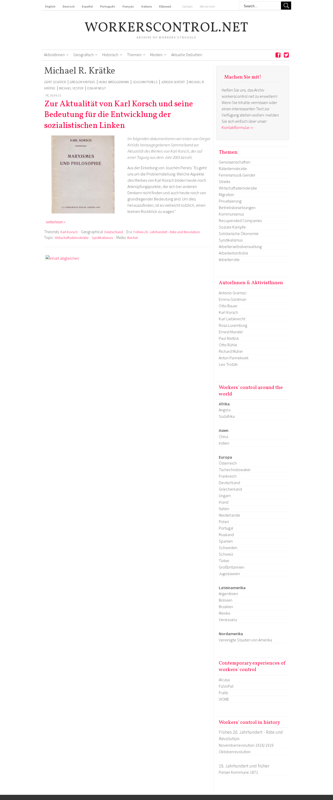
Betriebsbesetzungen (237, 207)
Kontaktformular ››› (237, 127)
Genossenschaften (234, 162)
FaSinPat (226, 686)
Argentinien (228, 593)
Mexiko (224, 613)
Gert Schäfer (55, 82)
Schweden (228, 547)
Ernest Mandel (231, 331)
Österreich (228, 463)
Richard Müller (231, 351)
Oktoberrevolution (235, 751)
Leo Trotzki (228, 364)
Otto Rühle (228, 344)
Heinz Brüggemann (114, 82)
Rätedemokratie (233, 168)
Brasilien (226, 606)
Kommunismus (231, 214)
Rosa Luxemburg (233, 325)
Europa (225, 457)
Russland (226, 534)
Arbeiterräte (229, 259)
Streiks (224, 181)
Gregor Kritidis (82, 82)
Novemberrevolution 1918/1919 (246, 745)
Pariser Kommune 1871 (238, 772)
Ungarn (225, 495)
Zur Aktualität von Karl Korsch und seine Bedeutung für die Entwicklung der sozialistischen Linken (118, 115)
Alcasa (224, 679)
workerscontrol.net (167, 28)
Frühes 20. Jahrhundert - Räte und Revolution (166, 232)
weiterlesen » (56, 221)
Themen (134, 54)
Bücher (132, 237)
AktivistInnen (54, 54)
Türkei (224, 560)
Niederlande (229, 515)
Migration (226, 194)
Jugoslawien (229, 573)
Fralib (223, 692)
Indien (224, 443)
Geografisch (83, 54)
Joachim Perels (144, 82)
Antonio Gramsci (232, 292)
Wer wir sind (207, 6)
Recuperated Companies (240, 220)
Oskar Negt (96, 88)
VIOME (224, 699)
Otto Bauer (228, 305)
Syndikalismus (102, 237)
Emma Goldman (232, 299)
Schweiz (226, 554)
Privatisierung (230, 201)
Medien (156, 54)
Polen (224, 521)
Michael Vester (71, 88)
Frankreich (227, 476)
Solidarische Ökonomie (239, 233)
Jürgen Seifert (173, 82)
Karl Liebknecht (232, 318)
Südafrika (227, 416)
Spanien (226, 541)
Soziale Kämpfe (232, 227)
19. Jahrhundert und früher (244, 766)
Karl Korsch (69, 232)
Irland (223, 502)
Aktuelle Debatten (186, 54)
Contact (188, 6)
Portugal (226, 528)
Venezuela (228, 619)
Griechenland (230, 489)
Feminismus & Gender (237, 175)
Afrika (224, 403)
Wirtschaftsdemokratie (71, 237)
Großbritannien (231, 567)
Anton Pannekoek (233, 357)
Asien (223, 430)
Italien (224, 508)
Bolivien (225, 600)
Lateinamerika (232, 587)
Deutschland (113, 232)
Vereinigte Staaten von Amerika (245, 639)
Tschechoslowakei (234, 469)
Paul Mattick (229, 338)
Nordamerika (231, 633)
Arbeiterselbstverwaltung (240, 246)
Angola (224, 409)
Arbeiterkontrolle (233, 253)
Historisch (110, 54)
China (223, 436)
